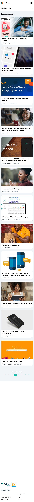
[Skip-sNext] (29, 375)
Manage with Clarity (5, 497)
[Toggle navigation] (31, 3)
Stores (19, 499)
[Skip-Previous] (5, 375)
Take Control (4, 499)
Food (19, 497)
